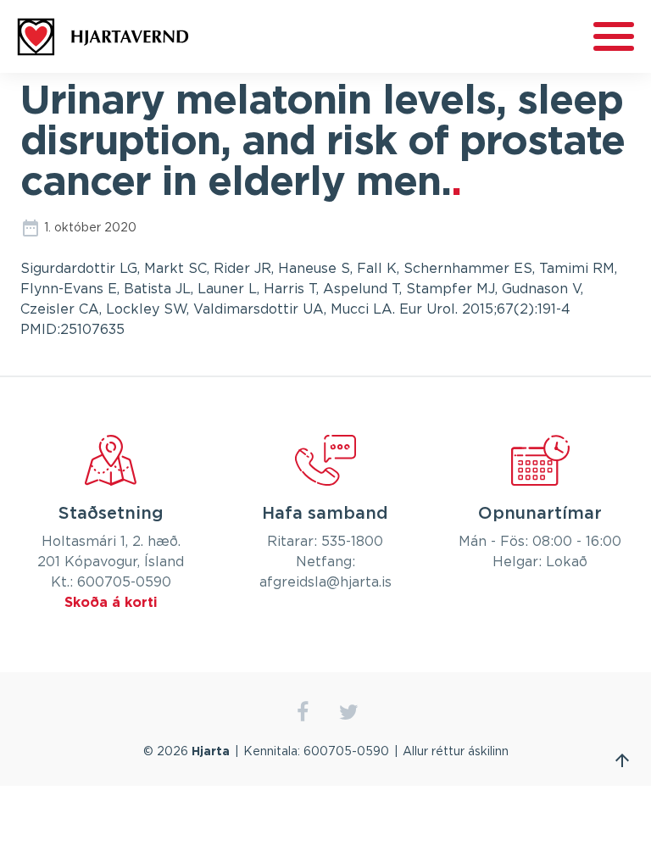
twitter (349, 712)
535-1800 (352, 541)
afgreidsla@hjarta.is (325, 582)
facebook (302, 712)
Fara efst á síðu (622, 760)
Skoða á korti (111, 602)
